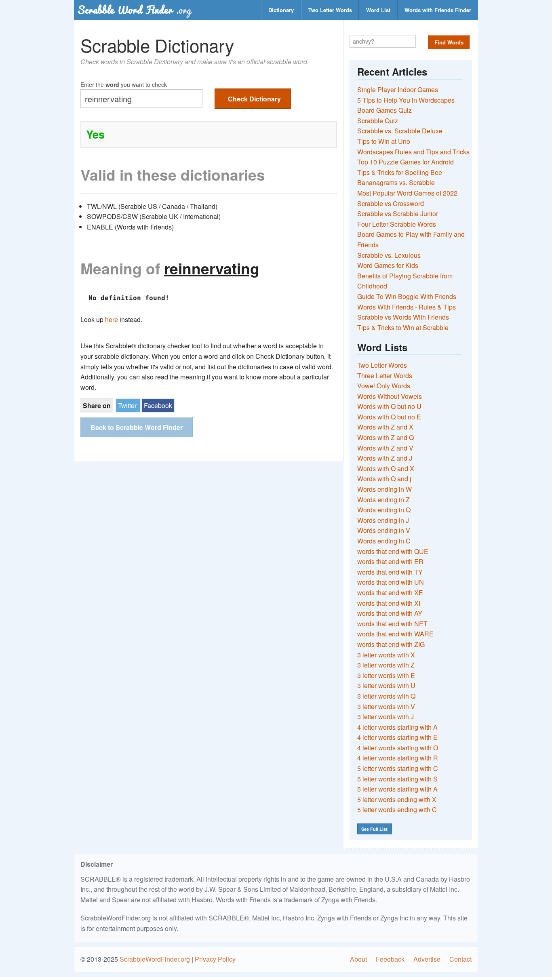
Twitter (127, 405)
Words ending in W (384, 489)
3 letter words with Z (386, 665)
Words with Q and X (385, 468)
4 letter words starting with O (397, 747)
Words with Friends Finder (438, 10)
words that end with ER (390, 561)
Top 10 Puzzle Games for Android (405, 161)
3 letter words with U (386, 685)
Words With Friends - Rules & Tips (406, 307)
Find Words (449, 42)
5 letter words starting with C (397, 768)
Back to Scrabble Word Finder (137, 427)
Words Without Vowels (389, 396)
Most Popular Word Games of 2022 (407, 193)
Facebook (158, 405)
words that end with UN (390, 582)
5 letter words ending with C (397, 809)
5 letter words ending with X (396, 799)
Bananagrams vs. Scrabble (396, 182)
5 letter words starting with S (397, 778)
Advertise (426, 959)
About (358, 959)
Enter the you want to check (123, 83)
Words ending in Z (383, 499)
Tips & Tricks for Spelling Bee (399, 172)
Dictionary (281, 10)
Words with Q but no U (389, 406)
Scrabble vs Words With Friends (403, 317)
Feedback (390, 959)
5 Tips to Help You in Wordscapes (406, 100)
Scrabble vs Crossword (390, 203)
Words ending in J (383, 520)
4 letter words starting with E (397, 737)
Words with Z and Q (385, 437)
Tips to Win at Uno (383, 141)
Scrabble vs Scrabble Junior (397, 213)
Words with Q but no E (389, 416)
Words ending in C (384, 540)
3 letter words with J (385, 716)
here (111, 319)
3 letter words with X (386, 654)
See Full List (374, 829)
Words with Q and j (384, 478)
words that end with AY (389, 613)
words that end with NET (392, 623)
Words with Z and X (385, 427)
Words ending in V (383, 530)
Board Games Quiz (384, 110)
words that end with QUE (392, 551)
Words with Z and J (384, 458)
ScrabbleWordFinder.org (155, 959)
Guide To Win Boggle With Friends (406, 296)
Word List (378, 10)
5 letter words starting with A (397, 789)
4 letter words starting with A (397, 727)
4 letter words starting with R (397, 757)
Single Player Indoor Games (397, 89)
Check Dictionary (254, 98)
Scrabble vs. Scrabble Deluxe (399, 130)
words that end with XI (388, 603)
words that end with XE (390, 592)
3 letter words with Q (386, 696)
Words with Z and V (385, 448)
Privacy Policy (215, 959)
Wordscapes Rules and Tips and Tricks (413, 151)
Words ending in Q (384, 509)
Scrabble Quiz (377, 120)
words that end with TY (390, 572)
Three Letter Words (384, 375)
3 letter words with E (386, 675)
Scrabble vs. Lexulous (389, 255)
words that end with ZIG (391, 644)
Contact (460, 959)
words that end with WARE (395, 633)
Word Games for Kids (387, 265)
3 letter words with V (386, 706)
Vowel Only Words (383, 385)
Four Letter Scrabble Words (396, 224)
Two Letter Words (330, 10)
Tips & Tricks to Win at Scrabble (403, 327)
